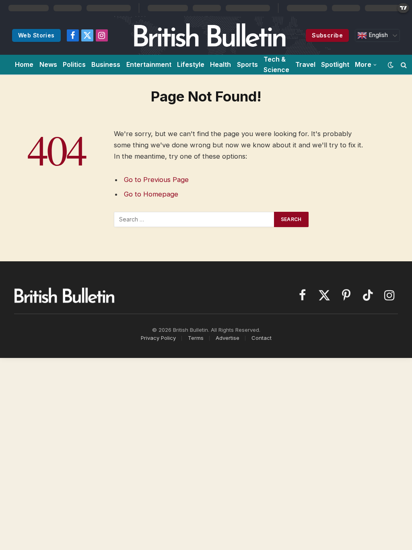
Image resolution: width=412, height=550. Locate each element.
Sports (247, 64)
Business (105, 64)
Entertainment (148, 64)
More (363, 64)
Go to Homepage (151, 194)
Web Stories (36, 35)
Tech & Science (276, 64)
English (377, 35)
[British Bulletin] (209, 35)
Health (220, 64)
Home (24, 64)
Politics (74, 64)
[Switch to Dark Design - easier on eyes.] (391, 65)
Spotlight (335, 64)
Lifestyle (190, 64)
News (48, 64)
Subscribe (327, 35)
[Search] (403, 65)
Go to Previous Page (156, 180)
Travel (305, 64)
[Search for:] (194, 219)
